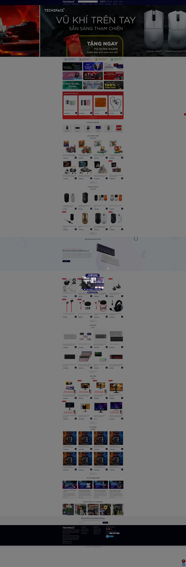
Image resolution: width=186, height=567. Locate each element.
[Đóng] (108, 268)
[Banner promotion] (92, 282)
